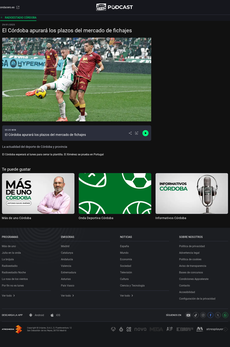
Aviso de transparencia (192, 265)
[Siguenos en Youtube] (188, 315)
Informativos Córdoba (170, 218)
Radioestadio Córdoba (20, 17)
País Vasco (67, 285)
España (124, 246)
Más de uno (9, 246)
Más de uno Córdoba (16, 218)
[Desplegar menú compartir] (130, 133)
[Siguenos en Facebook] (210, 315)
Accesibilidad (187, 292)
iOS (57, 315)
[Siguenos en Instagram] (203, 315)
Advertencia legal (189, 252)
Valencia (66, 265)
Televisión (126, 272)
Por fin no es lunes (13, 285)
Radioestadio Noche (14, 272)
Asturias (66, 279)
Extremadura (68, 272)
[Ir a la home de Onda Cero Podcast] (115, 7)
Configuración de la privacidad (197, 298)
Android (39, 315)
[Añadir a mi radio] (137, 133)
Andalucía (67, 259)
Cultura (124, 279)
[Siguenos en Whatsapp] (225, 315)
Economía (126, 259)
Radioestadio (10, 265)
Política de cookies (190, 259)
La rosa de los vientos (15, 279)
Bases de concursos (191, 272)
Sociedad (125, 265)
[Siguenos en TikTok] (196, 315)
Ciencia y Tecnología (132, 285)
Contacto (184, 285)
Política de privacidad (192, 246)
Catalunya (67, 252)
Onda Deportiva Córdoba (96, 218)
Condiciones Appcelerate (193, 279)
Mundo (124, 252)
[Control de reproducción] (145, 133)
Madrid (65, 246)
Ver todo (7, 295)
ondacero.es (7, 7)
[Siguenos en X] (218, 315)
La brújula (8, 259)
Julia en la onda (11, 252)
